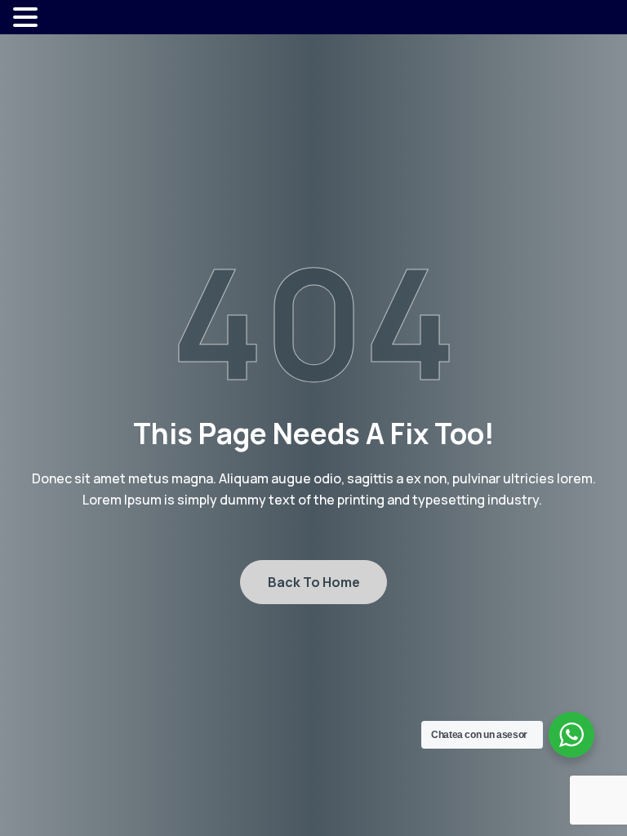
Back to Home (314, 582)
